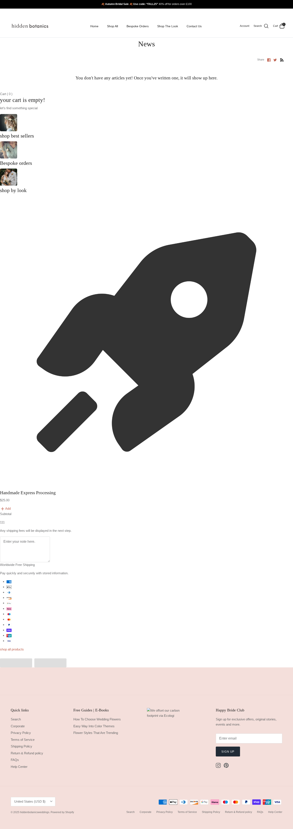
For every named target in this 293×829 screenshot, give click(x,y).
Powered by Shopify (62, 812)
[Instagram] (218, 765)
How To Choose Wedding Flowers (97, 719)
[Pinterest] (226, 765)
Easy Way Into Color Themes (94, 726)
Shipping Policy (21, 746)
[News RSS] (281, 59)
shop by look (13, 190)
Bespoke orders (16, 163)
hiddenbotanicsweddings (34, 812)
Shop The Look (167, 26)
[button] (16, 662)
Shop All (112, 26)
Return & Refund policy (27, 753)
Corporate (18, 726)
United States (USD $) (29, 801)
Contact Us (194, 26)
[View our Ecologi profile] (168, 744)
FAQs (15, 760)
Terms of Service (23, 739)
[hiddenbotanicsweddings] (31, 26)
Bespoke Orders (138, 26)
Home (94, 26)
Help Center (19, 766)
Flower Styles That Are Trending (95, 733)
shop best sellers (17, 136)
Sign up (227, 751)
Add (8, 508)
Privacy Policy (21, 733)
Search (16, 719)
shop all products (12, 649)
